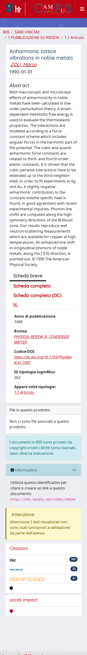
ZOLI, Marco (23, 64)
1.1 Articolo (74, 37)
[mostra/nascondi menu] (82, 9)
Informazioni (25, 470)
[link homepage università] (52, 9)
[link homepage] (14, 9)
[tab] (16, 305)
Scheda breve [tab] (27, 275)
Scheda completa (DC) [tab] (37, 295)
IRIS (6, 32)
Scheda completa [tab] (32, 286)
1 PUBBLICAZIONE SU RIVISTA (33, 37)
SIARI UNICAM (27, 32)
